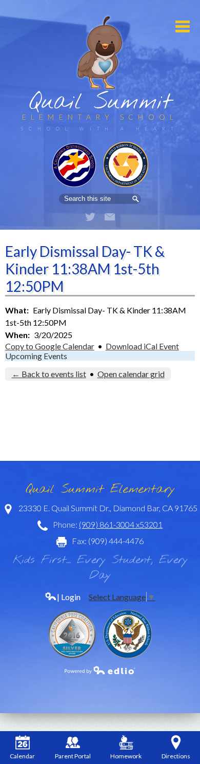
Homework (126, 756)
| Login (69, 597)
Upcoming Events (36, 356)
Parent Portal (73, 756)
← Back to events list (49, 374)
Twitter (90, 217)
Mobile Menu (182, 26)
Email (110, 217)
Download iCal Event (142, 346)
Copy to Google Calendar (49, 346)
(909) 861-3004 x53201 (121, 524)
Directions (176, 756)
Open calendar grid (131, 374)
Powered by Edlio (100, 670)
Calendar (22, 756)
